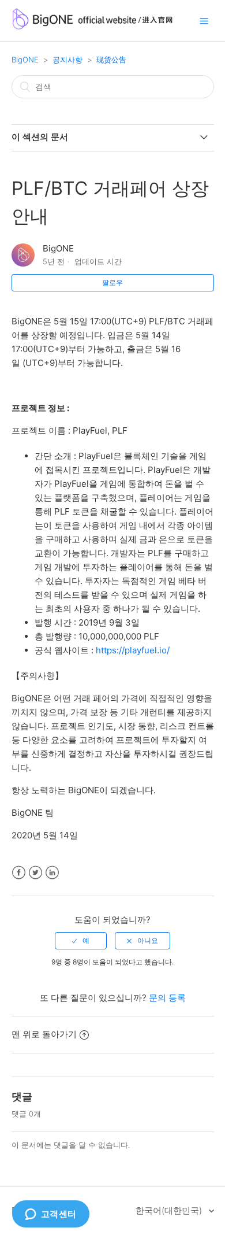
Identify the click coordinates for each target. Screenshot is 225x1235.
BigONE (25, 59)
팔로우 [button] (112, 282)
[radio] (81, 940)
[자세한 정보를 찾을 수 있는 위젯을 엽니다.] (50, 1214)
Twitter (35, 873)
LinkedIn (52, 873)
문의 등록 (167, 997)
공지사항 (67, 59)
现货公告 (111, 59)
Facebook (19, 873)
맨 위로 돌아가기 (44, 1034)
